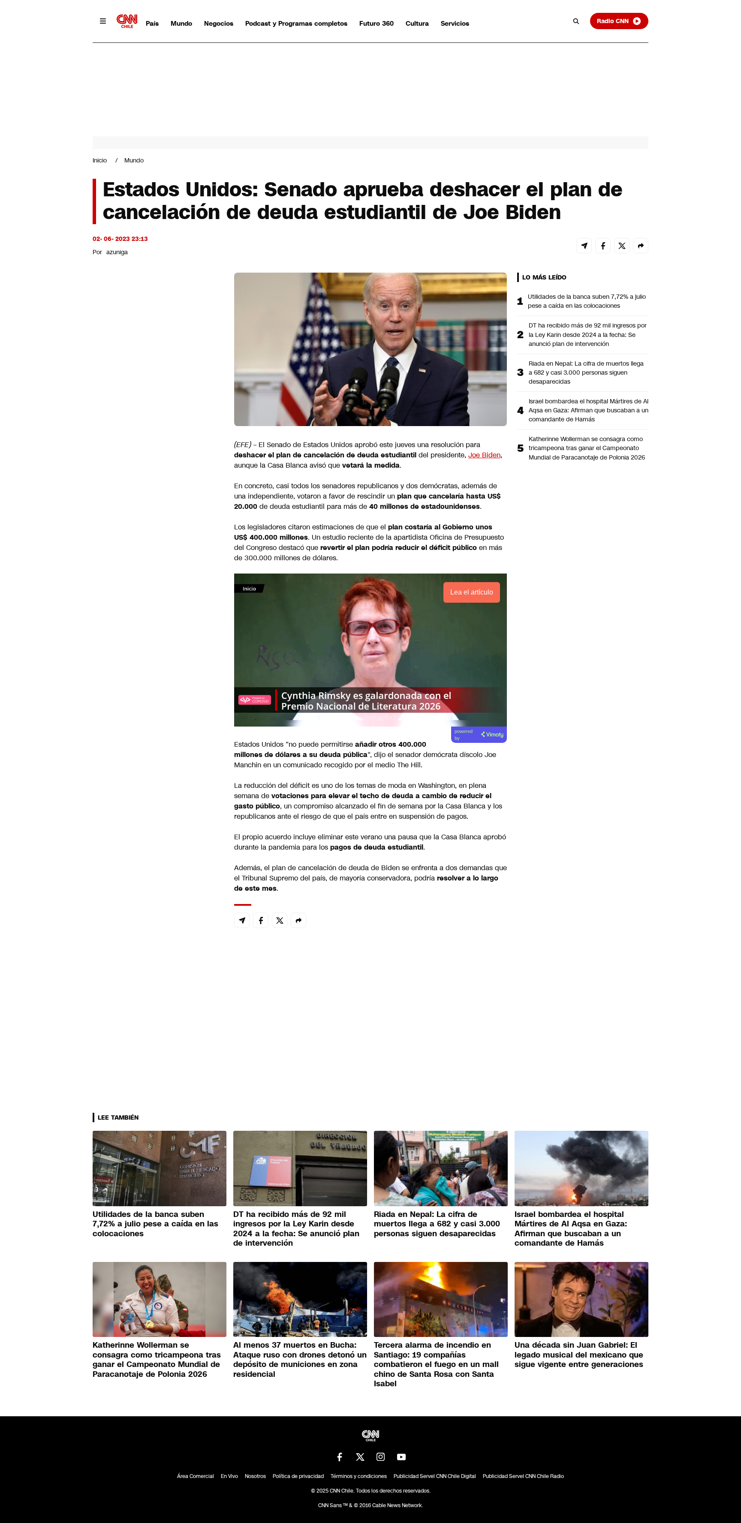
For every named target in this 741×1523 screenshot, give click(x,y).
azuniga (117, 252)
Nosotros (255, 1476)
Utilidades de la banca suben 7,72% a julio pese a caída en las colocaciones (587, 301)
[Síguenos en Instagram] (381, 1457)
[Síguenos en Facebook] (339, 1457)
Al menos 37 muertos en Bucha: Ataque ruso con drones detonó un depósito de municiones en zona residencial (300, 1360)
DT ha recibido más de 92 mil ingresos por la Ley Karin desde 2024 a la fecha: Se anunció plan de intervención (588, 334)
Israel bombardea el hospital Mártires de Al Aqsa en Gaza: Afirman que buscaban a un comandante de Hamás (588, 410)
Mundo (181, 23)
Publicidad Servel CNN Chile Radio (523, 1476)
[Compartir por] (640, 245)
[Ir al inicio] (127, 21)
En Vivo (229, 1476)
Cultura (417, 23)
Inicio (100, 160)
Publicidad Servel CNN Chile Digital (435, 1476)
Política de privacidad (298, 1476)
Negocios (218, 23)
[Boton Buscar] (576, 21)
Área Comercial (195, 1476)
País (152, 23)
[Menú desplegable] (103, 21)
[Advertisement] (157, 763)
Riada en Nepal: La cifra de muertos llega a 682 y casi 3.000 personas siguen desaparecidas (586, 372)
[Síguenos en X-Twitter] (360, 1457)
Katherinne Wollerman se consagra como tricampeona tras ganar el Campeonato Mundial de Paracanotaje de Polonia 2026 (587, 448)
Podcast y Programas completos (296, 23)
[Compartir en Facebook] (603, 245)
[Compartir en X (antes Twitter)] (622, 245)
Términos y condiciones (359, 1476)
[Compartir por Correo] (584, 245)
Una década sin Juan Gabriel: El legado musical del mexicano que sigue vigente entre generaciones (579, 1355)
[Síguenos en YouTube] (401, 1457)
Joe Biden (484, 455)
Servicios (455, 23)
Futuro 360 (376, 23)
